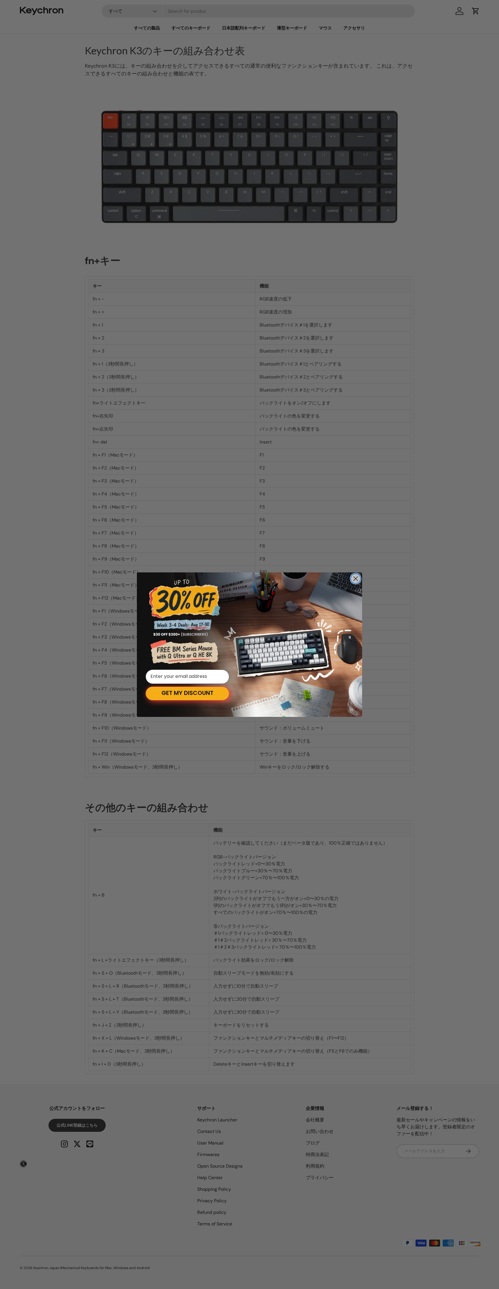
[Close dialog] (356, 579)
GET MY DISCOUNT (187, 693)
